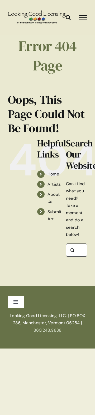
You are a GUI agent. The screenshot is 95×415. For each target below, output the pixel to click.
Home (53, 174)
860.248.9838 (48, 330)
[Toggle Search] (68, 17)
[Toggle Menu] (83, 17)
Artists (54, 184)
